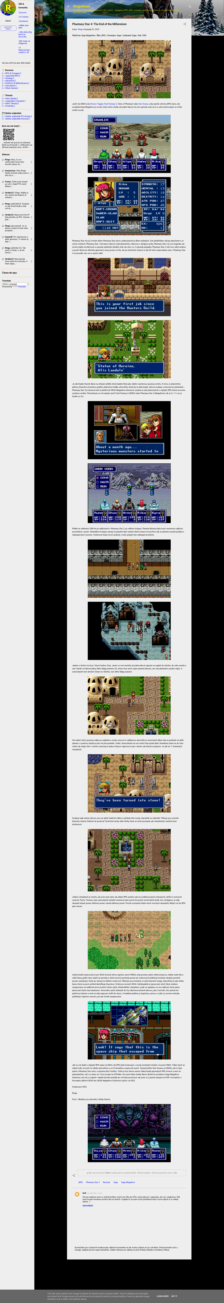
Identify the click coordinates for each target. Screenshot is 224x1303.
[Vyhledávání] (189, 7)
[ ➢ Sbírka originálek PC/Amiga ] (17, 116)
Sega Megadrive (128, 1182)
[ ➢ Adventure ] (9, 80)
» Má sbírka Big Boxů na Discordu (25, 34)
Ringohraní (81, 6)
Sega (116, 1182)
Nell (84, 1193)
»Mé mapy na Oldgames (24, 42)
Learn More (163, 1296)
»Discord (22, 12)
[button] (184, 24)
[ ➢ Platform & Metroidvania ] (15, 83)
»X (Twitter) (24, 17)
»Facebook (23, 21)
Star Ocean (143, 104)
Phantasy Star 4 (93, 1182)
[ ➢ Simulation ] (9, 85)
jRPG (81, 1182)
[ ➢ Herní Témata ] (10, 103)
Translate (22, 286)
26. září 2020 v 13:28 (94, 1193)
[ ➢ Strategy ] (8, 78)
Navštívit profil (8, 28)
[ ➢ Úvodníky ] (8, 106)
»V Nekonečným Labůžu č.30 (24, 50)
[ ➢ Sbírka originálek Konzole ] (16, 119)
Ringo (8, 21)
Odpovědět (88, 1206)
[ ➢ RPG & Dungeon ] (11, 73)
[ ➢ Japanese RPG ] (11, 76)
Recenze (106, 1182)
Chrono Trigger (96, 104)
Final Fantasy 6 (110, 104)
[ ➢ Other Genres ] (10, 88)
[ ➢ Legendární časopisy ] (13, 101)
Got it (174, 1296)
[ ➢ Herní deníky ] (10, 98)
